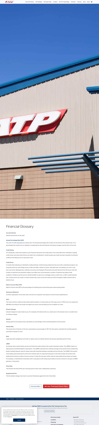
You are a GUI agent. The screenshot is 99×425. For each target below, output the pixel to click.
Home (7, 398)
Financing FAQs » (36, 386)
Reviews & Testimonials (79, 419)
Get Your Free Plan (49, 411)
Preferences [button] (9, 416)
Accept (19, 420)
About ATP (76, 417)
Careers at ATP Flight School (80, 422)
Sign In (88, 1)
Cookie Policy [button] (14, 415)
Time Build (73, 1)
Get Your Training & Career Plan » (56, 386)
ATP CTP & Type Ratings (64, 1)
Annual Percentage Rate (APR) (15, 240)
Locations (55, 1)
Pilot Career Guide (47, 1)
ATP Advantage (39, 1)
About (84, 1)
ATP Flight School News (79, 421)
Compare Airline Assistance (36, 421)
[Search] (91, 1)
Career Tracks (33, 419)
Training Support (33, 423)
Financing (79, 1)
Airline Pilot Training (29, 1)
